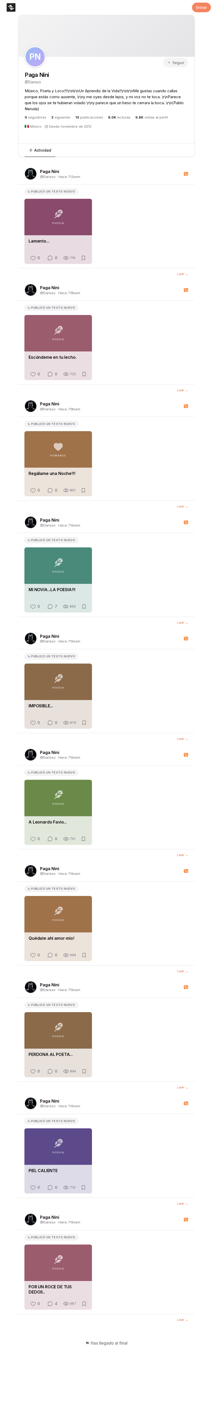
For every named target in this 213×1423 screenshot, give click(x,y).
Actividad (42, 150)
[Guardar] (83, 258)
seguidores (35, 117)
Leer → (183, 274)
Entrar (201, 7)
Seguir (178, 62)
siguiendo (60, 117)
